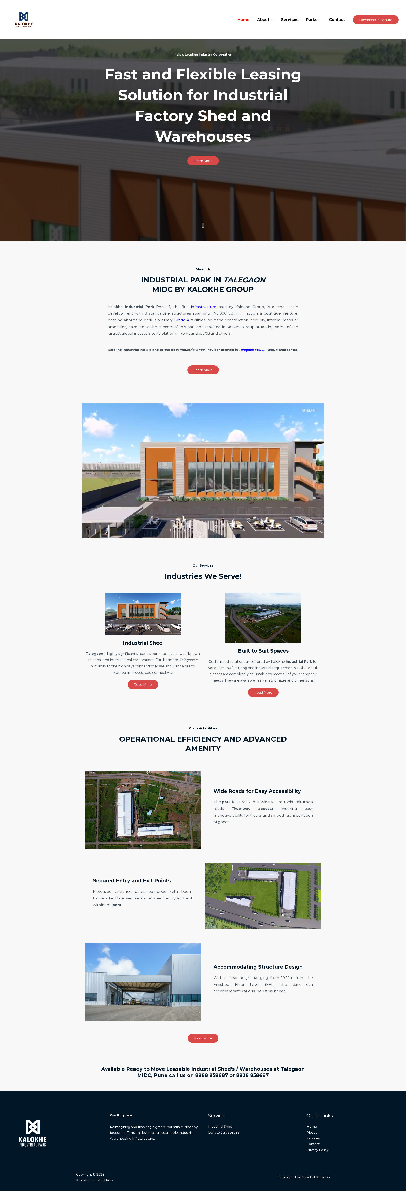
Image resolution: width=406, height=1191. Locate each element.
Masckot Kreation (316, 1177)
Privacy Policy (317, 1150)
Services (289, 19)
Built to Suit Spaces (223, 1132)
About (263, 19)
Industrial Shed (220, 1126)
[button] (376, 19)
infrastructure (203, 307)
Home (243, 19)
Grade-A (181, 320)
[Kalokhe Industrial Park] (23, 19)
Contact (337, 19)
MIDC (251, 350)
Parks (311, 19)
